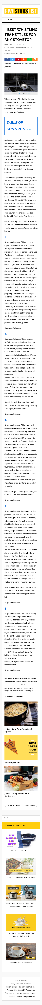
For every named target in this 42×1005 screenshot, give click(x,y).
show (29, 130)
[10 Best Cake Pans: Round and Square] (21, 725)
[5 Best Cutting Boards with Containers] (21, 790)
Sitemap (27, 984)
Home (17, 980)
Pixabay (28, 94)
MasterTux (20, 94)
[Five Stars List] (21, 12)
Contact (19, 984)
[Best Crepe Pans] (21, 759)
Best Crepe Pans (12, 762)
